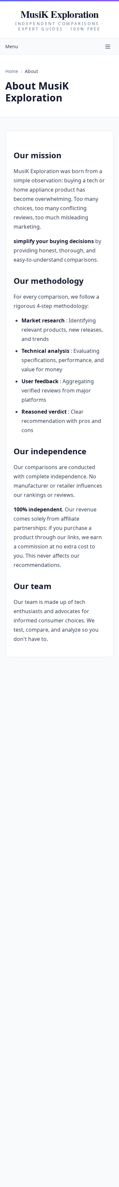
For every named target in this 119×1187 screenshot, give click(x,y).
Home (11, 71)
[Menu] (108, 47)
